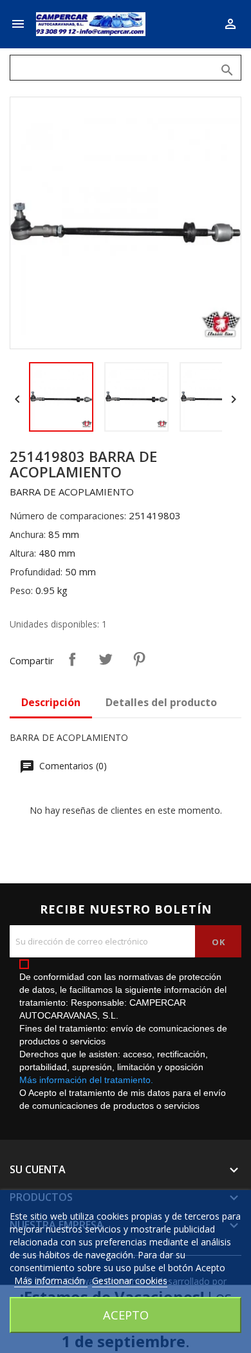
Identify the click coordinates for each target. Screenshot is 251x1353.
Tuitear (105, 659)
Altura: (23, 553)
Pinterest (139, 659)
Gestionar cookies (129, 1280)
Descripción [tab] (50, 702)
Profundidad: (36, 572)
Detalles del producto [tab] (161, 702)
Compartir (72, 659)
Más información (51, 1280)
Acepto (126, 1315)
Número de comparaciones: (68, 516)
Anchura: (28, 534)
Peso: (21, 590)
